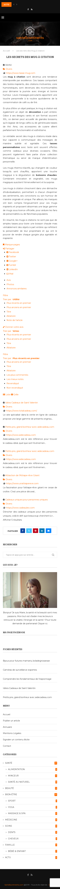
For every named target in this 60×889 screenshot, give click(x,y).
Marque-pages (12, 244)
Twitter (12, 256)
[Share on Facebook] (22, 530)
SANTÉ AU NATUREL (32, 782)
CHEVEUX (32, 838)
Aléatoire (11, 316)
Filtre (5, 295)
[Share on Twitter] (29, 530)
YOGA (32, 807)
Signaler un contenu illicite (16, 739)
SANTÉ (31, 763)
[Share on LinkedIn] (42, 530)
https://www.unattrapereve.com (22, 483)
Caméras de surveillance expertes (20, 670)
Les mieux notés (15, 379)
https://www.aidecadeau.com (21, 435)
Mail (11, 273)
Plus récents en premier (19, 303)
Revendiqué (13, 383)
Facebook (13, 252)
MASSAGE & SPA (32, 813)
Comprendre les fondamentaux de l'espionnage (27, 679)
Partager (9, 248)
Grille (15, 394)
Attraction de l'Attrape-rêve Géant (22, 475)
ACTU (31, 857)
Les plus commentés (17, 375)
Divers (8, 69)
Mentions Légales (12, 733)
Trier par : (11, 299)
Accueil (6, 51)
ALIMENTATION (32, 769)
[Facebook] (28, 9)
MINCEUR (32, 775)
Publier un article (11, 720)
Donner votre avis (14, 327)
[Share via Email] (48, 530)
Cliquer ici (42, 623)
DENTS (32, 832)
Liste (7, 394)
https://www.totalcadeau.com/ (21, 410)
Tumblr (12, 265)
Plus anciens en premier (19, 307)
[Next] (17, 4)
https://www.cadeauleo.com (20, 507)
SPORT (32, 800)
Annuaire (7, 727)
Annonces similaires (17, 288)
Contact (7, 746)
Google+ (13, 261)
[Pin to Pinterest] (35, 530)
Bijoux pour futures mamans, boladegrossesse (26, 660)
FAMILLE (31, 845)
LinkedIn (13, 269)
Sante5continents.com (14, 885)
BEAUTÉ (31, 788)
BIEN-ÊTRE (31, 794)
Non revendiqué (15, 387)
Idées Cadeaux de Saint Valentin (21, 402)
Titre (9, 311)
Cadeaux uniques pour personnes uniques (26, 499)
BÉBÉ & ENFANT (32, 851)
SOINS (31, 826)
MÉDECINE (31, 819)
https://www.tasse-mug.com (20, 73)
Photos (10, 284)
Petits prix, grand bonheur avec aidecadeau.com (29, 427)
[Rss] (31, 9)
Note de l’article (15, 320)
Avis (9, 280)
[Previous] (14, 4)
